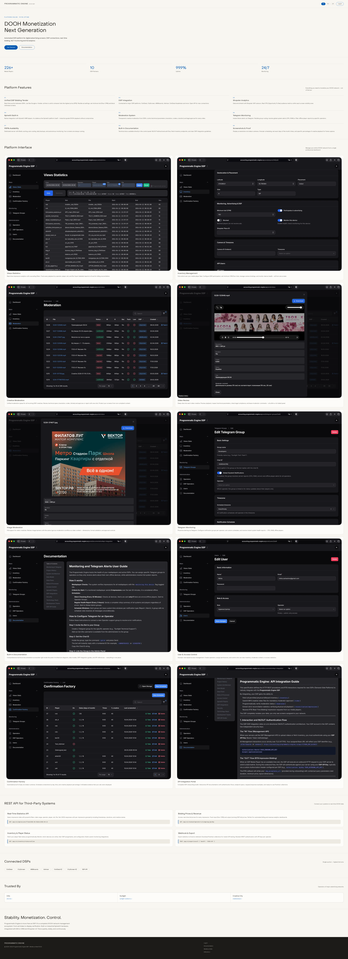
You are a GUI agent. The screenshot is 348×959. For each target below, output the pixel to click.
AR (333, 3)
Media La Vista (208, 949)
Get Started (11, 47)
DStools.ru (207, 952)
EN (323, 3)
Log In (340, 3)
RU (328, 3)
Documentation (27, 47)
